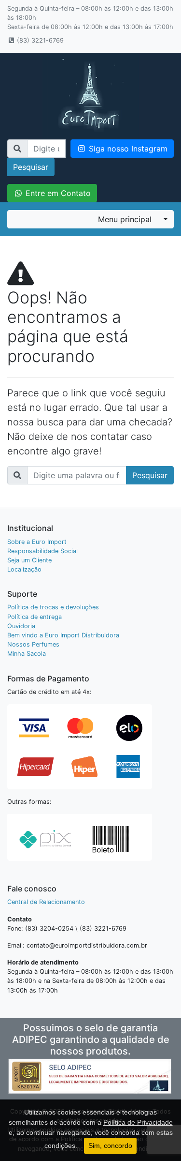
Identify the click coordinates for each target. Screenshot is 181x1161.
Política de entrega (34, 616)
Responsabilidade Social (42, 551)
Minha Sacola (26, 653)
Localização (24, 569)
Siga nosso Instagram (126, 148)
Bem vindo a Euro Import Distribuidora (63, 635)
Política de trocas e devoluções (53, 607)
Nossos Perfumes (33, 644)
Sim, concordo (110, 1145)
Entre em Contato (57, 193)
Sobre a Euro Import (37, 541)
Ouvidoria (21, 626)
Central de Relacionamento (46, 901)
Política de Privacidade (138, 1122)
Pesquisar (30, 167)
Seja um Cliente (29, 560)
